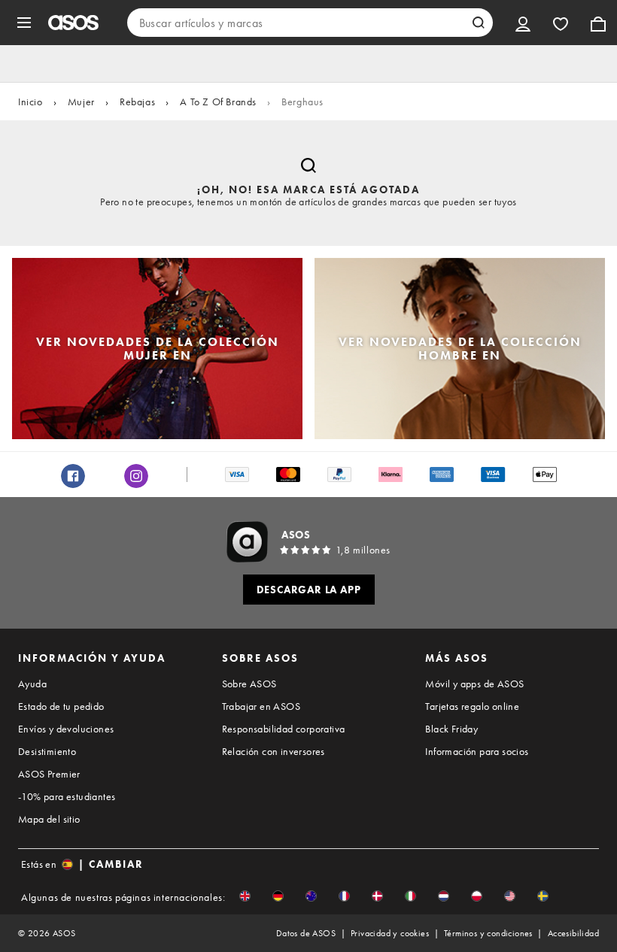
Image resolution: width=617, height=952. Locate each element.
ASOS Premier (49, 774)
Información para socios (476, 751)
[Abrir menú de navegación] (24, 22)
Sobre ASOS (249, 683)
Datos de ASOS (306, 933)
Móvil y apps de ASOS (474, 683)
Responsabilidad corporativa (283, 728)
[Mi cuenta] (523, 22)
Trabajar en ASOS (261, 706)
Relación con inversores (273, 751)
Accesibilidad (573, 933)
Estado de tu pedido (61, 706)
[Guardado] (560, 22)
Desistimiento (47, 751)
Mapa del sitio (49, 819)
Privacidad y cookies (390, 933)
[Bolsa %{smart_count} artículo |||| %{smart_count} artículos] (598, 22)
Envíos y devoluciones (66, 728)
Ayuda (32, 683)
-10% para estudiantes (66, 796)
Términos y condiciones (488, 933)
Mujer (81, 101)
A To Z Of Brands (218, 101)
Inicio (30, 101)
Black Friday (451, 728)
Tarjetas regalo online (472, 706)
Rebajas (137, 101)
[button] (245, 896)
